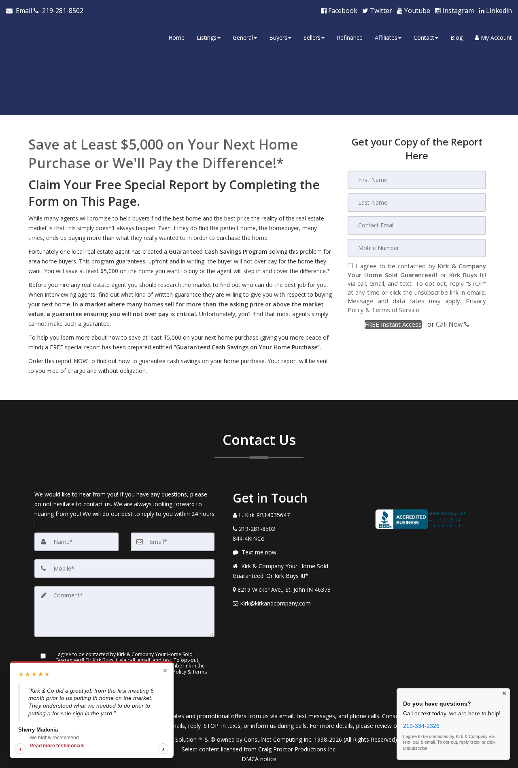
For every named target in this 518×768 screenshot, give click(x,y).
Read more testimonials (57, 746)
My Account (495, 37)
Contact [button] (424, 37)
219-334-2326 (421, 726)
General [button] (243, 37)
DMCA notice (259, 759)
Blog (456, 37)
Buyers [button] (278, 37)
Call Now (450, 324)
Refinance (350, 37)
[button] (393, 324)
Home (176, 37)
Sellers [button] (312, 37)
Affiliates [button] (386, 37)
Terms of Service (395, 310)
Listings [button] (207, 37)
